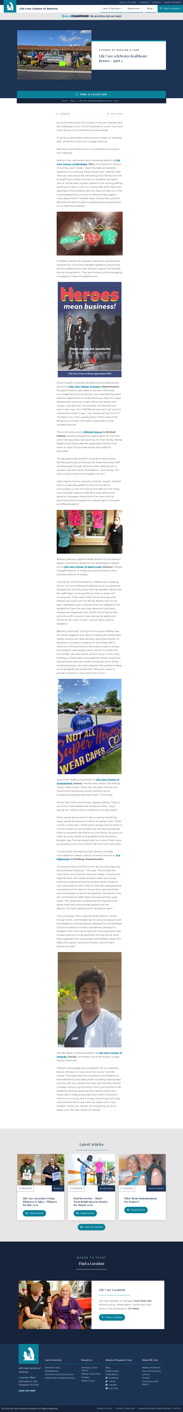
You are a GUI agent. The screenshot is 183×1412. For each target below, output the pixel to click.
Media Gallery (112, 1371)
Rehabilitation (52, 1371)
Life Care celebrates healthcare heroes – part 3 (99, 101)
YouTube (113, 1388)
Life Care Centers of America (38, 8)
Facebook (113, 1378)
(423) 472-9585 (27, 1391)
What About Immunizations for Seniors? (140, 1200)
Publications (112, 1374)
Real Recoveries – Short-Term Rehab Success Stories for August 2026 (91, 1202)
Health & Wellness (156, 1188)
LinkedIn (112, 1385)
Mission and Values (151, 1367)
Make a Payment (172, 2)
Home (64, 101)
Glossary (85, 1377)
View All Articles (93, 1227)
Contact (156, 2)
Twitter (112, 1381)
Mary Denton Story (151, 1371)
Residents (58, 1188)
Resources (134, 8)
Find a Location (113, 1317)
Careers (144, 2)
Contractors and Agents (150, 1382)
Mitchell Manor (93, 432)
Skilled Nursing (52, 1367)
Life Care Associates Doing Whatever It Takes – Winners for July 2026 (40, 1202)
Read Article (36, 1213)
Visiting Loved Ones (91, 1374)
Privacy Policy (104, 1408)
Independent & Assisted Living (60, 1378)
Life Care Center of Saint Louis (82, 567)
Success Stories (106, 1188)
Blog (150, 8)
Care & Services (111, 8)
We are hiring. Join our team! (106, 16)
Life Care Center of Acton (84, 386)
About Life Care (127, 2)
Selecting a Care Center (89, 1369)
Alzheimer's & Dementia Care (59, 1374)
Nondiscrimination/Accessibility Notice (160, 1408)
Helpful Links (87, 1381)
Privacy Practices (125, 1408)
